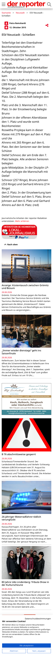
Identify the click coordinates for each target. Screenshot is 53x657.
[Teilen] (47, 25)
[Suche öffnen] (49, 4)
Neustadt (20, 12)
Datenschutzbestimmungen (38, 618)
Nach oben (12, 244)
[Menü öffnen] (3, 4)
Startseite (6, 12)
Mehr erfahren (22, 221)
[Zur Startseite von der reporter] (26, 4)
